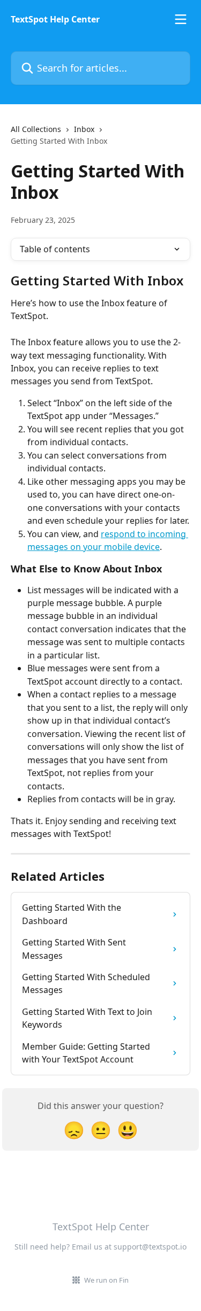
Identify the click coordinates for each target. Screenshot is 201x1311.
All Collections (36, 129)
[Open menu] (180, 19)
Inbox (84, 129)
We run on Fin (106, 1280)
